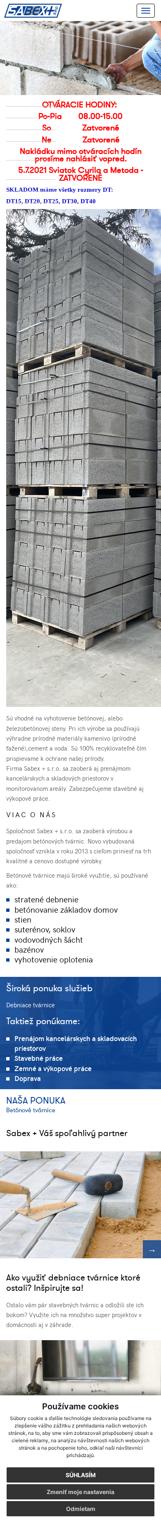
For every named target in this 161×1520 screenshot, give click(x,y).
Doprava (27, 1078)
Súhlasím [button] (81, 1474)
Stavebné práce (38, 1058)
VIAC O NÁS (31, 814)
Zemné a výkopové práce (53, 1068)
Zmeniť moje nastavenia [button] (80, 1491)
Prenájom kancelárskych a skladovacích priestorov (75, 1043)
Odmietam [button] (80, 1508)
